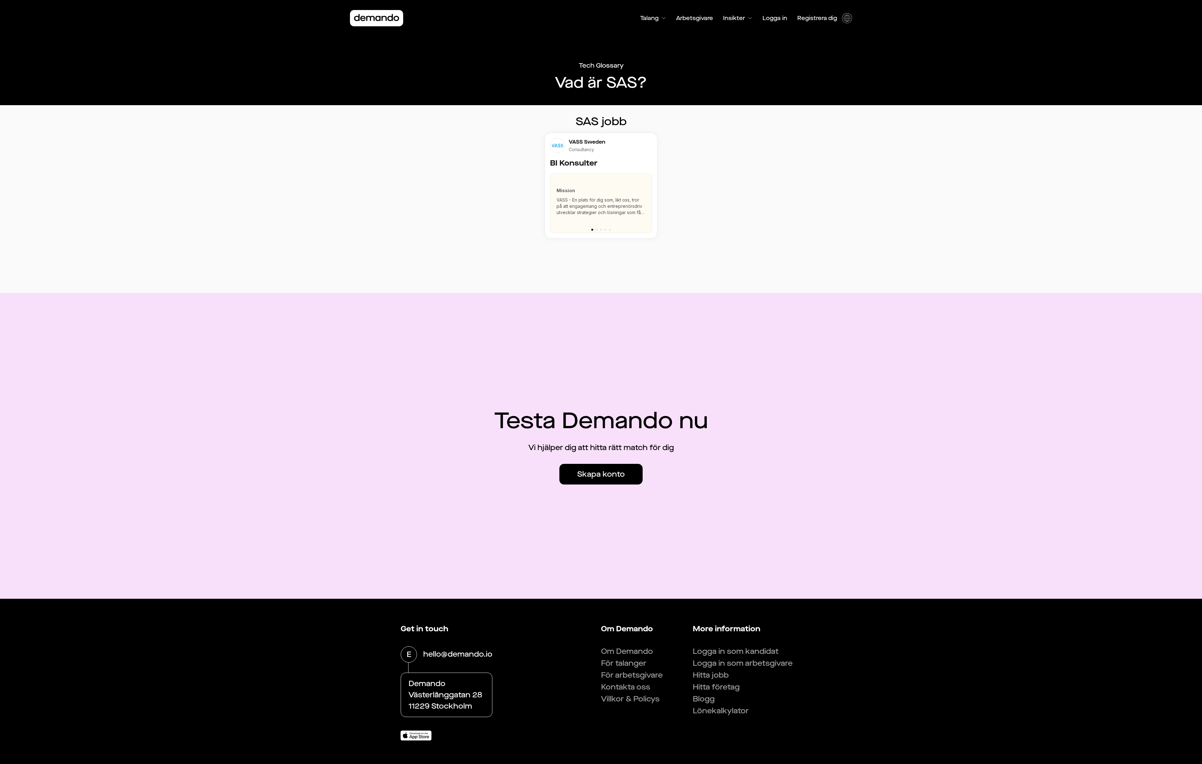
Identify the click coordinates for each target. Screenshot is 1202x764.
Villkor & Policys (630, 699)
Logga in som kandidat (735, 651)
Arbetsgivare (694, 18)
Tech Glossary (601, 65)
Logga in (775, 18)
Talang (649, 18)
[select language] (847, 18)
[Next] (650, 200)
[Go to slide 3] (601, 230)
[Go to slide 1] (592, 230)
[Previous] (552, 200)
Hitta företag (716, 687)
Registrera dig (817, 18)
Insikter (734, 18)
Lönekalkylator (721, 711)
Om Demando (627, 651)
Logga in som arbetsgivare (743, 663)
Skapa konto (601, 474)
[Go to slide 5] (610, 230)
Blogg (704, 699)
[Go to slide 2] (597, 230)
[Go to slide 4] (605, 230)
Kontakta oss (625, 687)
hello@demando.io (457, 654)
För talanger (623, 663)
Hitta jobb (711, 675)
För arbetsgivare (632, 675)
